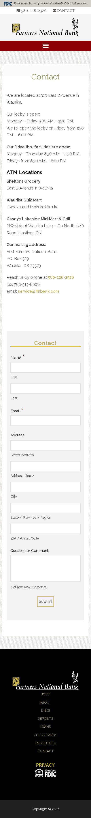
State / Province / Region (31, 517)
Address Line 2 (22, 476)
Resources (45, 743)
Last (14, 398)
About (45, 702)
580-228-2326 (33, 11)
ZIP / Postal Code (25, 538)
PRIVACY (45, 765)
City (14, 496)
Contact (66, 11)
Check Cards (45, 735)
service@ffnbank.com (38, 291)
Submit (45, 601)
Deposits (45, 719)
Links (45, 711)
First (14, 377)
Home (45, 694)
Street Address (22, 455)
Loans (45, 727)
